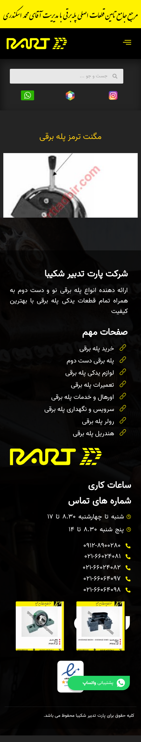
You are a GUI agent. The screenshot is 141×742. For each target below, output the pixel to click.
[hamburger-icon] (127, 43)
